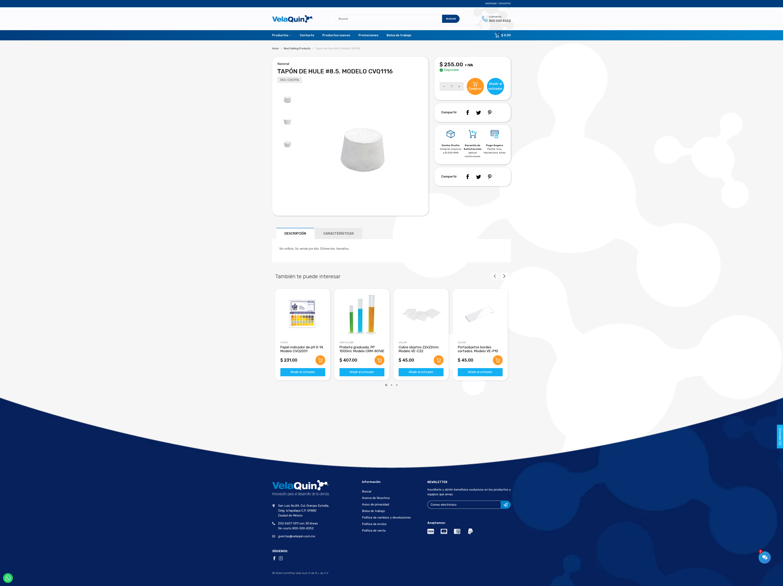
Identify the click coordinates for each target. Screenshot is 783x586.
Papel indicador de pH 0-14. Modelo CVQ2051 (302, 349)
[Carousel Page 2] (391, 385)
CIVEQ (284, 342)
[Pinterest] (489, 112)
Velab (403, 342)
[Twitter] (478, 112)
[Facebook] (467, 112)
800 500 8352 (500, 21)
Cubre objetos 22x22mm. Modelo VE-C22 (419, 349)
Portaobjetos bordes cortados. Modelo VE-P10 (478, 349)
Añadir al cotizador (302, 372)
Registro (505, 3)
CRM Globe (347, 342)
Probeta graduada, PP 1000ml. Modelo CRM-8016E (362, 349)
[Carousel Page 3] (397, 385)
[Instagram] (281, 558)
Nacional (283, 64)
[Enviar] (506, 505)
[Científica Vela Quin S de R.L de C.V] (292, 19)
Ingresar (491, 3)
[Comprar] (320, 360)
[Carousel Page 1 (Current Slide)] (386, 385)
